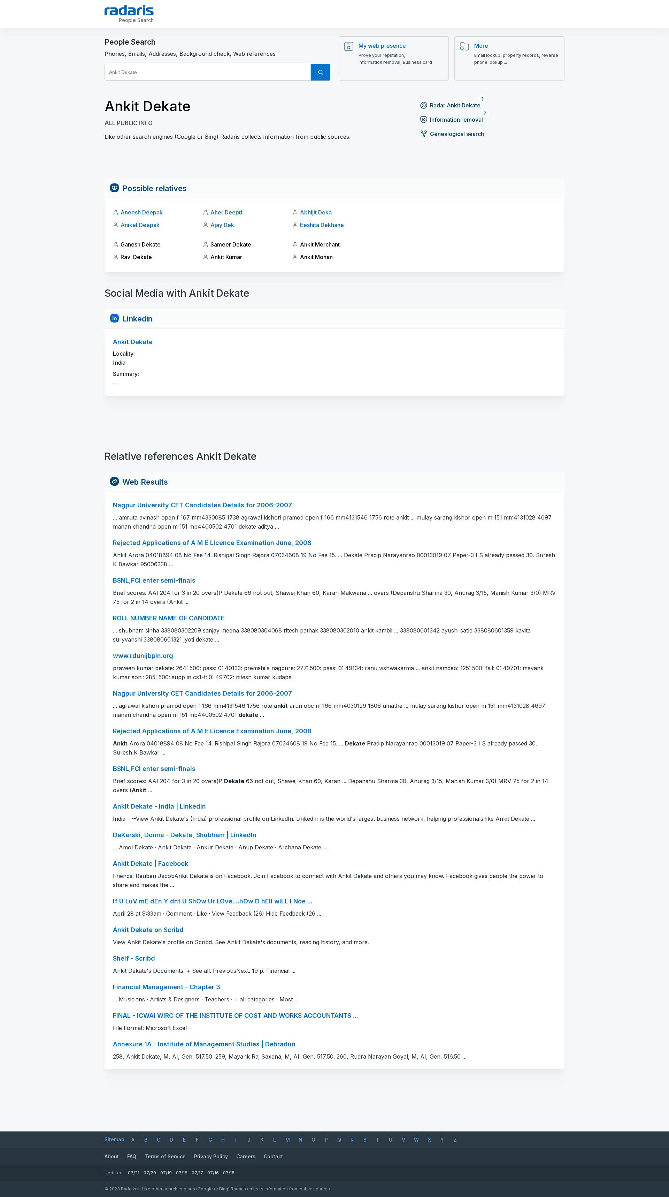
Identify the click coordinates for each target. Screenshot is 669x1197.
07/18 (181, 1172)
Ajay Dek (222, 224)
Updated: (114, 1172)
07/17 (197, 1172)
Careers (245, 1156)
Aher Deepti (226, 212)
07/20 (150, 1172)
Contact (273, 1156)
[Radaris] (129, 10)
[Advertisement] (334, 163)
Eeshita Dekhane (322, 224)
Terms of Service (165, 1156)
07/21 (133, 1172)
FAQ (131, 1156)
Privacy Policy (211, 1156)
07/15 (228, 1172)
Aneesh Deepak (142, 212)
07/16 (213, 1172)
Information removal (456, 119)
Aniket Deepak (140, 224)
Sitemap (114, 1139)
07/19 (166, 1172)
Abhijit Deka (316, 212)
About (112, 1156)
